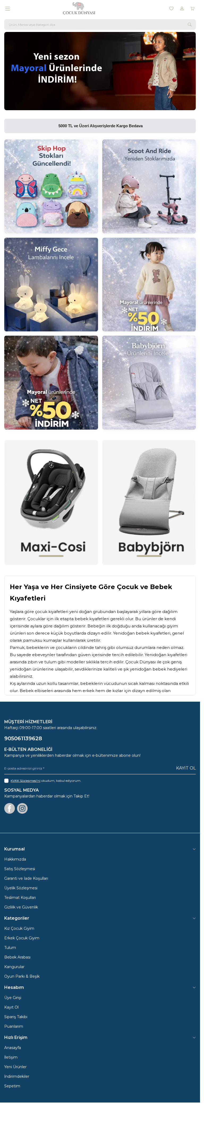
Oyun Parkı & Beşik (22, 976)
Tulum (10, 947)
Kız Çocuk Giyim (19, 928)
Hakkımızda (15, 859)
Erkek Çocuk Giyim (21, 938)
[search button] (190, 24)
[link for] (100, 71)
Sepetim (12, 1086)
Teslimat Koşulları (20, 897)
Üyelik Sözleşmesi (20, 888)
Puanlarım (13, 1026)
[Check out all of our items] (51, 186)
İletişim (11, 1057)
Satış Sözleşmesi (19, 868)
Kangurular (14, 966)
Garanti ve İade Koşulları (26, 878)
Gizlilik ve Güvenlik (21, 907)
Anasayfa (12, 1047)
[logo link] (88, 8)
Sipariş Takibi (15, 1016)
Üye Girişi (12, 997)
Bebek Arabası (17, 957)
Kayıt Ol (186, 768)
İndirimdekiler (16, 1076)
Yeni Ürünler (15, 1066)
